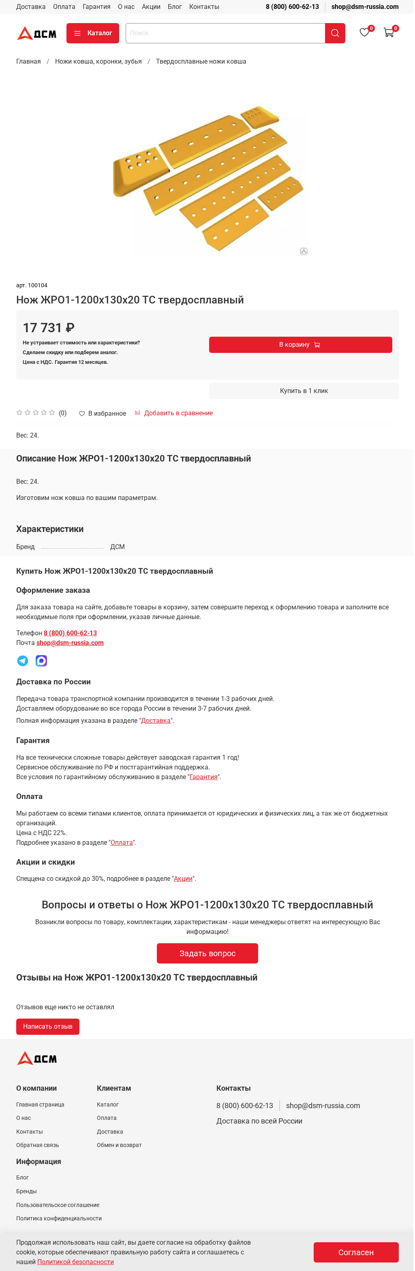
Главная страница (40, 1104)
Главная (28, 61)
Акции (151, 7)
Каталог (100, 33)
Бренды (26, 1191)
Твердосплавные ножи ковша (201, 61)
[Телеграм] (22, 660)
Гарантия (97, 7)
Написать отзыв (48, 1026)
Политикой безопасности (75, 1262)
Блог (175, 7)
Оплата (64, 7)
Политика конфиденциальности (59, 1218)
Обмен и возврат (119, 1145)
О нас (126, 7)
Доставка (31, 7)
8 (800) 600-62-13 (292, 7)
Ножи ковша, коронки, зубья (98, 61)
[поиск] (335, 33)
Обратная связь (37, 1145)
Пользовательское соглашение (57, 1205)
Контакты (204, 7)
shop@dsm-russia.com (365, 7)
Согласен (356, 1252)
